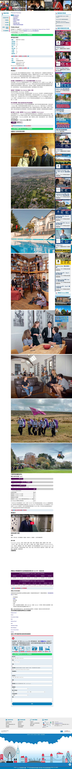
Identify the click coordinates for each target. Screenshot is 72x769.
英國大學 (19, 724)
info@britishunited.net (58, 723)
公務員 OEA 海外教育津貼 (34, 723)
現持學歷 (26, 667)
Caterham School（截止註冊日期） (62, 267)
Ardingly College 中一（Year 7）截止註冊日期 (63, 273)
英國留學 (38, 734)
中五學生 (6, 22)
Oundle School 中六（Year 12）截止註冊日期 (62, 217)
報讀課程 (13, 687)
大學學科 (47, 8)
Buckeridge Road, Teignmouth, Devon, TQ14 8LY (41, 29)
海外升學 (31, 734)
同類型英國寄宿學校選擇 (18, 24)
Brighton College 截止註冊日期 (62, 89)
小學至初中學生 (5, 17)
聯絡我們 (57, 8)
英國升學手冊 (10, 719)
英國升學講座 (34, 719)
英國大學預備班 (21, 725)
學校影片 (15, 21)
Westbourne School (60, 47)
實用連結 (31, 725)
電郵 (13, 680)
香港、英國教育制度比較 (10, 724)
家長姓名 (13, 675)
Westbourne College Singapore (62, 68)
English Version (58, 0)
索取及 (20, 510)
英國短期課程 (43, 734)
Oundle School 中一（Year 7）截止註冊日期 (63, 287)
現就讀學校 (14, 671)
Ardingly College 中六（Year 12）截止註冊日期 (63, 223)
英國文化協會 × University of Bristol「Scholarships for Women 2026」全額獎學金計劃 (62, 22)
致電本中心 (44, 641)
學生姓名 (13, 656)
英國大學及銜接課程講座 (61, 129)
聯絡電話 (21, 683)
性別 (13, 660)
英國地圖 (7, 725)
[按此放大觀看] (33, 166)
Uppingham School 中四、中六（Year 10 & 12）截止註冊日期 (62, 195)
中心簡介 (32, 8)
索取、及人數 (21, 56)
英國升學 (28, 734)
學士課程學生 (5, 30)
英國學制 (42, 8)
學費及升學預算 (16, 20)
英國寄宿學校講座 (60, 110)
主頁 (28, 8)
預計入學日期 (14, 690)
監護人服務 (32, 724)
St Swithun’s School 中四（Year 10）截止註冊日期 (62, 280)
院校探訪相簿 (22, 719)
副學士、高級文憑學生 (5, 28)
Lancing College (59, 149)
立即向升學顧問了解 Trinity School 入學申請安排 (22, 128)
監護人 (14, 598)
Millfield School (59, 245)
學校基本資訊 (16, 15)
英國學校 (37, 8)
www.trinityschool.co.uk (27, 29)
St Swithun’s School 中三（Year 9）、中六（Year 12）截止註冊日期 (63, 172)
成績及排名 (15, 18)
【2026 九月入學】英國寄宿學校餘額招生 (62, 19)
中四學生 (6, 20)
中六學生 (6, 24)
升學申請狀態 (14, 693)
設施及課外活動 (16, 23)
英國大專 (19, 723)
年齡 (13, 664)
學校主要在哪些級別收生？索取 (22, 125)
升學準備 (52, 8)
